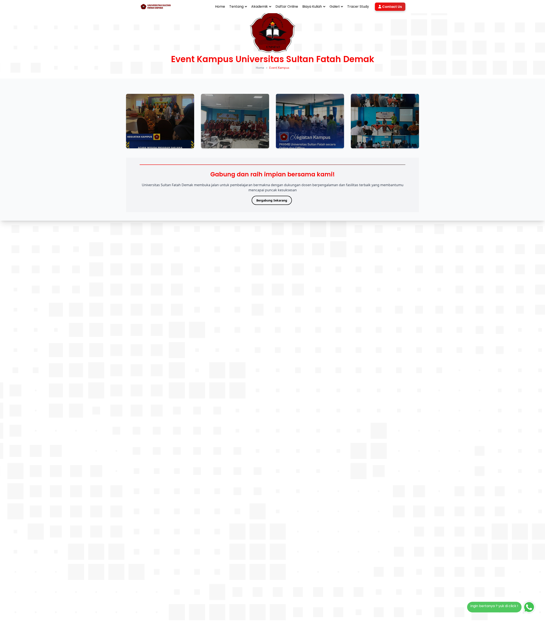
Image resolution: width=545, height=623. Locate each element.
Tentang (236, 6)
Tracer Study (358, 6)
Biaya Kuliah (312, 6)
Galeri (335, 6)
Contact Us (391, 6)
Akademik (259, 6)
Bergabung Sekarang (271, 200)
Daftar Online (286, 6)
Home (220, 6)
